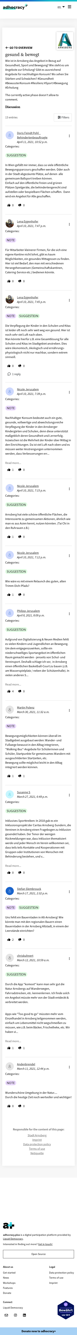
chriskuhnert (25, 955)
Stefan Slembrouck (29, 889)
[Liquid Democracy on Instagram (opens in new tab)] (15, 1315)
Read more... (13, 463)
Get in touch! (45, 1244)
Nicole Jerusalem (28, 389)
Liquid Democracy (13, 1238)
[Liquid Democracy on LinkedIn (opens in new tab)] (24, 1315)
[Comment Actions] (69, 135)
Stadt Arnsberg (37, 1135)
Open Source (38, 1254)
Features (8, 1288)
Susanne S (23, 792)
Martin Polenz (25, 707)
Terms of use (37, 1149)
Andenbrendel (26, 1064)
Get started (9, 1272)
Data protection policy (37, 1144)
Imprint (37, 1140)
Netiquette (37, 1153)
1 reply (16, 374)
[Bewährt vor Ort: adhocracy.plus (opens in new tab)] (66, 1310)
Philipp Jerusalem (28, 611)
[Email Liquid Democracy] (6, 1315)
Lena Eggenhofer (27, 221)
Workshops (9, 1283)
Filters (65, 117)
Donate (7, 1293)
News (6, 1277)
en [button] (59, 7)
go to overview (20, 48)
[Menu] (70, 7)
